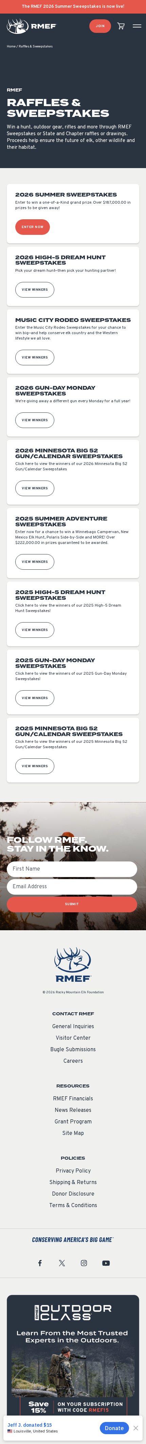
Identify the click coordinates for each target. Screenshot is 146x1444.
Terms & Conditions (73, 1205)
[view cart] (121, 26)
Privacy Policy (73, 1171)
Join (100, 26)
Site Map (73, 1133)
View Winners (35, 290)
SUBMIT (72, 904)
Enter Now (32, 227)
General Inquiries (73, 1026)
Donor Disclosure (73, 1194)
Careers (73, 1061)
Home (11, 46)
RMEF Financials (73, 1099)
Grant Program (73, 1122)
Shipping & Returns (73, 1182)
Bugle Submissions (73, 1049)
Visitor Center (73, 1038)
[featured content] (73, 1361)
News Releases (73, 1110)
